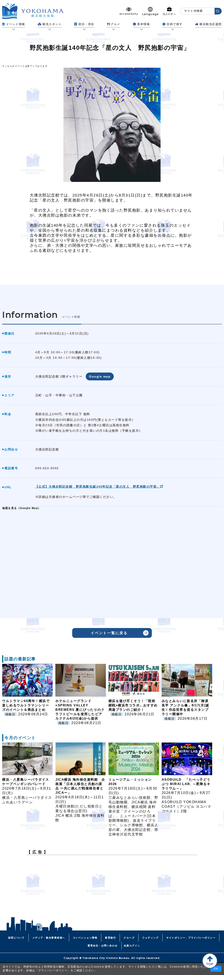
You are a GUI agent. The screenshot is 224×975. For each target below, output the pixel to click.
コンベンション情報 (85, 937)
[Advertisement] (112, 889)
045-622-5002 (47, 468)
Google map (99, 376)
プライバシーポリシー (53, 970)
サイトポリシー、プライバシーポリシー (190, 937)
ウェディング (150, 937)
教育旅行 (110, 937)
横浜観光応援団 (211, 24)
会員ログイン (132, 945)
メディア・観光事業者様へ (48, 937)
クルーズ (129, 937)
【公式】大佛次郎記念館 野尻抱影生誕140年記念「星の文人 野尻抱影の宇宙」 (97, 486)
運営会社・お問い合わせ (103, 945)
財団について (16, 937)
